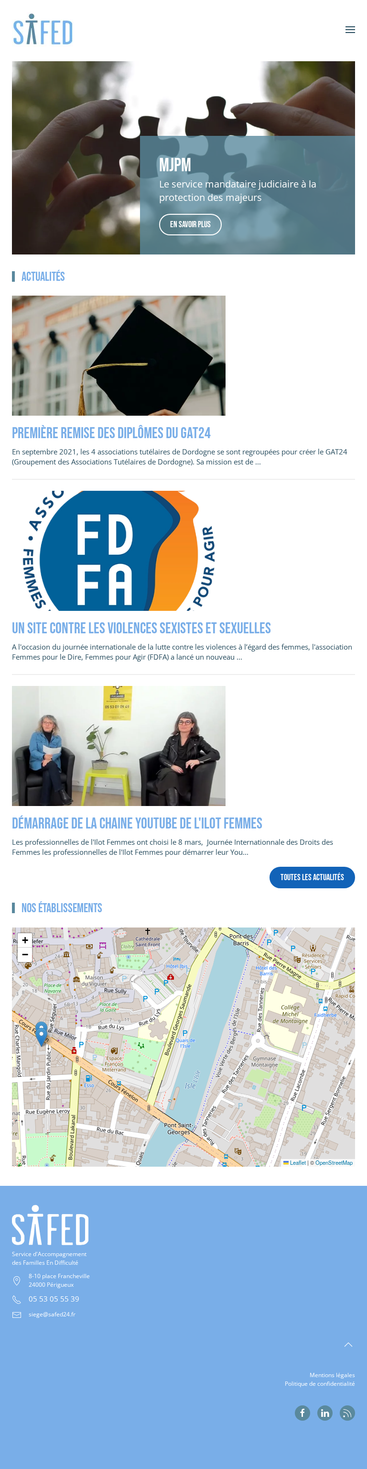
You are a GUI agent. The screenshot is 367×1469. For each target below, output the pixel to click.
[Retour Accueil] (48, 29)
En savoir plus (190, 225)
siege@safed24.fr (52, 1314)
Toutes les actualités (312, 878)
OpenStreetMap (334, 1162)
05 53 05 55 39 (54, 1298)
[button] (350, 29)
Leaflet (297, 1162)
